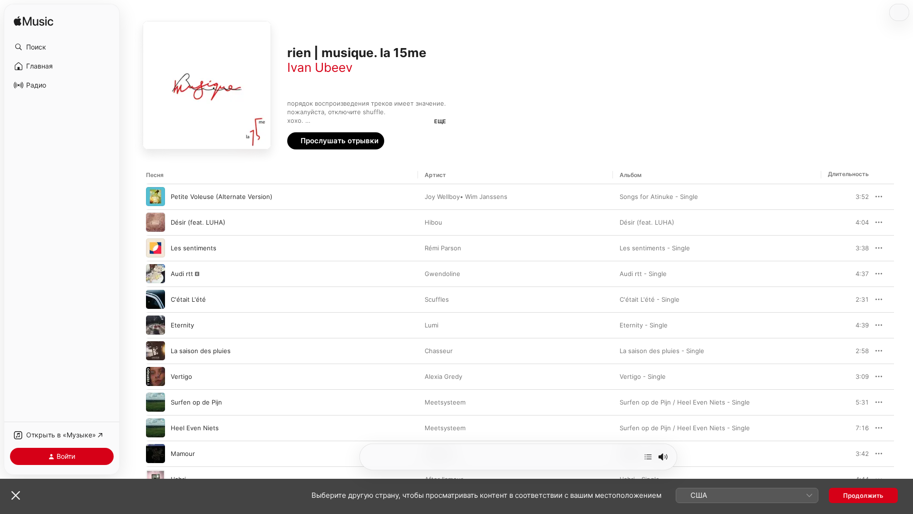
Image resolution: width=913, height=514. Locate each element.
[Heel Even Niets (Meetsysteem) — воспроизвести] (155, 427)
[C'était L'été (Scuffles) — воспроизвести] (155, 299)
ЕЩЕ (440, 121)
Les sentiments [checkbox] (193, 248)
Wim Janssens (486, 196)
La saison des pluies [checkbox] (201, 351)
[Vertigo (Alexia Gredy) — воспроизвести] (155, 376)
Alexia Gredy (443, 376)
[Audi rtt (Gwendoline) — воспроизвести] (155, 273)
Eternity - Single (644, 325)
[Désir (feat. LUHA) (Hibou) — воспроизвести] (155, 222)
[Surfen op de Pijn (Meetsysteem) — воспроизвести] (155, 402)
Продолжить (863, 495)
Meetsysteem (445, 402)
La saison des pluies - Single (662, 351)
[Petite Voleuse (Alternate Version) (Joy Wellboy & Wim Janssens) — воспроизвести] (155, 196)
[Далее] (648, 457)
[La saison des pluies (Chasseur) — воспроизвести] (155, 350)
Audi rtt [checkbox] (182, 273)
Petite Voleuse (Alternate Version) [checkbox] (221, 196)
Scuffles (437, 299)
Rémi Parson (443, 248)
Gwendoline (442, 273)
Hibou (433, 222)
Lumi (431, 325)
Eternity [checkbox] (182, 325)
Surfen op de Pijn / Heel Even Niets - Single (685, 402)
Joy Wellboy (442, 196)
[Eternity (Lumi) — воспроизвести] (155, 325)
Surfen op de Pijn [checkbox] (196, 402)
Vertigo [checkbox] (181, 376)
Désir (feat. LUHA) (647, 222)
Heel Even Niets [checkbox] (195, 428)
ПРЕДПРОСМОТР (848, 196)
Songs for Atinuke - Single (659, 196)
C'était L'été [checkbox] (188, 299)
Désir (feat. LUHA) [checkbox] (198, 222)
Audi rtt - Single (643, 273)
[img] (33, 21)
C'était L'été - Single (650, 299)
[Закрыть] (15, 495)
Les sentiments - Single (655, 248)
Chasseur (439, 351)
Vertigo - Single (643, 376)
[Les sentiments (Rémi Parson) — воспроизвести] (155, 247)
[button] (61, 47)
